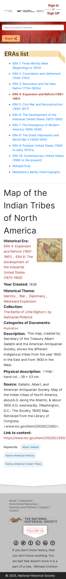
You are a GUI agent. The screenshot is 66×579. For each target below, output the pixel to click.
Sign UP (53, 13)
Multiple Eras (21, 166)
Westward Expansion (20, 301)
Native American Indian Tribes (23, 463)
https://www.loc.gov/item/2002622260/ (34, 438)
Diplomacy (37, 296)
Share (9, 38)
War (22, 296)
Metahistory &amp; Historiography (36, 172)
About (12, 500)
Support (44, 507)
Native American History (20, 455)
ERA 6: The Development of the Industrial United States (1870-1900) (18, 267)
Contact (14, 510)
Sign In (53, 5)
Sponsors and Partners (22, 507)
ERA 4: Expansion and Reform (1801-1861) (18, 251)
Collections (25, 500)
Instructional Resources (23, 503)
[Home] (8, 10)
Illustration (11, 328)
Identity (10, 296)
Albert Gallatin (30, 447)
